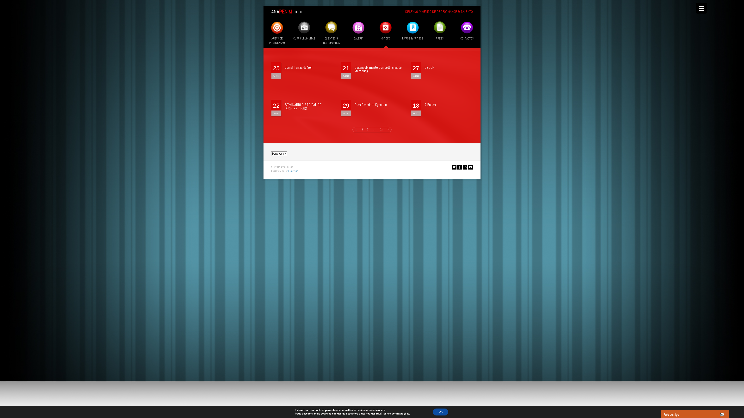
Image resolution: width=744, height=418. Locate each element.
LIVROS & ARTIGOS (412, 38)
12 (381, 129)
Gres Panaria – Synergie (371, 104)
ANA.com (286, 11)
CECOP (429, 67)
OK (441, 412)
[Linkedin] (465, 167)
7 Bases (430, 104)
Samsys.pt (293, 170)
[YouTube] (470, 167)
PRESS (440, 38)
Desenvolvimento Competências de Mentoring (378, 69)
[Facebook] (459, 167)
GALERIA (358, 38)
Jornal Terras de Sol (298, 67)
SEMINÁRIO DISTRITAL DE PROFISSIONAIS (303, 106)
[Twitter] (454, 167)
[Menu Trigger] (701, 8)
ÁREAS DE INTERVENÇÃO (277, 40)
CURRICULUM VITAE (304, 38)
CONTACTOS (467, 38)
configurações (400, 413)
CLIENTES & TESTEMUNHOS (331, 40)
